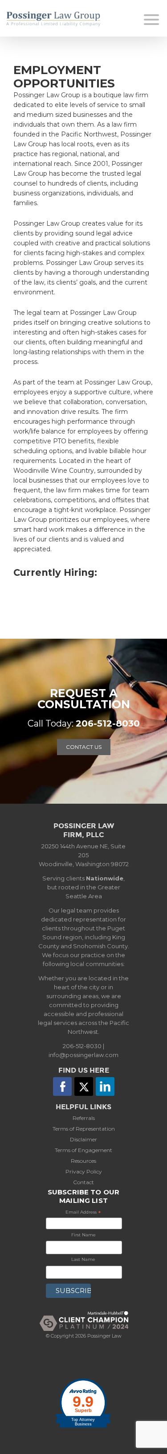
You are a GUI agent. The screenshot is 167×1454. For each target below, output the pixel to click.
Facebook (62, 1086)
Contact (83, 1182)
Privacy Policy (83, 1171)
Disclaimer (83, 1139)
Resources (83, 1160)
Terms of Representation (84, 1128)
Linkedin (105, 1086)
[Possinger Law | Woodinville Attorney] (62, 19)
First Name (83, 1235)
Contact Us (84, 747)
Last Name (83, 1259)
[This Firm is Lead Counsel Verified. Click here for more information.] (83, 1363)
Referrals (84, 1118)
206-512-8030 (108, 723)
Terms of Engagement (83, 1150)
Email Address (83, 1212)
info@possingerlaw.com (83, 1054)
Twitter (83, 1086)
